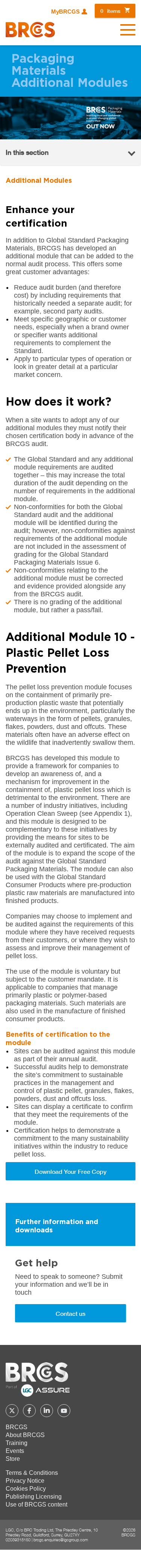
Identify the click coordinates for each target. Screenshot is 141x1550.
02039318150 (18, 1539)
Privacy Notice (25, 1480)
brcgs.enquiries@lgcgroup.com (60, 1539)
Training (16, 1443)
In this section (27, 152)
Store (13, 1459)
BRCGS (16, 1427)
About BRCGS (25, 1435)
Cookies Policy (26, 1488)
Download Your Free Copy (70, 1171)
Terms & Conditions (32, 1473)
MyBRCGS (65, 12)
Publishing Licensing (34, 1496)
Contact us (70, 1313)
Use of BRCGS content (36, 1504)
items (110, 11)
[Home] (30, 29)
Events (15, 1451)
